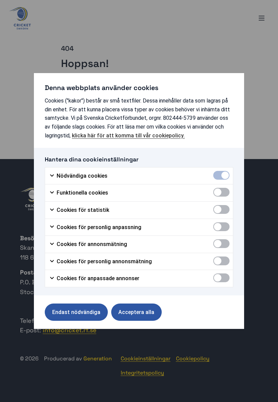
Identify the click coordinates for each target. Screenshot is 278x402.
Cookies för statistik (82, 210)
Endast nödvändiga (76, 312)
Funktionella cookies (81, 192)
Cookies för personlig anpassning (98, 227)
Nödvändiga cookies (81, 176)
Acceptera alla (136, 312)
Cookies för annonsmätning (91, 244)
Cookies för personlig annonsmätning (103, 261)
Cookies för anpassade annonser (97, 278)
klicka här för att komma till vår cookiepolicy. (128, 135)
